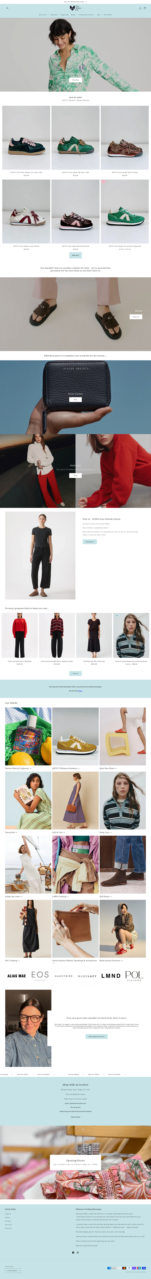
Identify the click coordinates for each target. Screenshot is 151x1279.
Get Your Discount (90, 650)
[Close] (102, 618)
